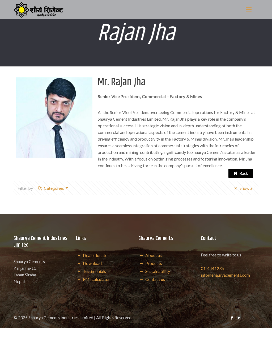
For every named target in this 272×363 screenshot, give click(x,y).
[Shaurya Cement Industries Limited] (38, 9)
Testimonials (94, 271)
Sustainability (157, 271)
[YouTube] (239, 317)
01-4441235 (212, 268)
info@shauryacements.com (225, 274)
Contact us (154, 279)
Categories (54, 188)
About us (153, 255)
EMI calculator (96, 279)
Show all (246, 188)
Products (153, 263)
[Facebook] (232, 317)
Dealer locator (95, 255)
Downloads (92, 263)
